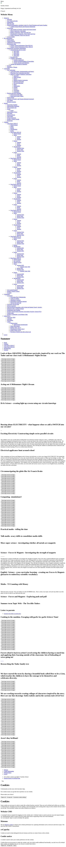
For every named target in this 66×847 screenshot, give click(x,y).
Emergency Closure (12, 67)
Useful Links (10, 313)
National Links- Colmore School (15, 308)
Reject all (3, 797)
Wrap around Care (11, 107)
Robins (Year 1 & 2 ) (15, 327)
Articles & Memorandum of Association (24, 61)
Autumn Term (20, 148)
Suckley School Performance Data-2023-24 (21, 45)
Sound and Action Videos (16, 96)
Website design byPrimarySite (12, 778)
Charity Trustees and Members (21, 62)
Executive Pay (14, 57)
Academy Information (15, 58)
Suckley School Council (13, 291)
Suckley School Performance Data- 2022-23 (21, 47)
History (15, 78)
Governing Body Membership (18, 297)
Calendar (9, 319)
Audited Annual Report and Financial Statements (22, 26)
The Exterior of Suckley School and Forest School (23, 29)
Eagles (12, 130)
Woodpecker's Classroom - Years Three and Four (22, 34)
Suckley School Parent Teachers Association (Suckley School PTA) (24, 311)
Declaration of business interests (18, 301)
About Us (6, 18)
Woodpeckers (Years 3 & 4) (17, 329)
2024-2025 (16, 55)
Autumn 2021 (20, 248)
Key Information (8, 38)
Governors (9, 295)
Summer (19, 139)
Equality (9, 65)
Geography (16, 90)
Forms (8, 109)
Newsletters (10, 320)
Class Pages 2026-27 (12, 123)
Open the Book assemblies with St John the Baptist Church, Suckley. (24, 307)
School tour (10, 28)
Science (15, 89)
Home (5, 342)
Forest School (10, 97)
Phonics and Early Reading (14, 93)
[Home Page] (1, 3)
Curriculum (7, 68)
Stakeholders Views (12, 112)
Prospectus (10, 120)
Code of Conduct (14, 298)
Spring (18, 138)
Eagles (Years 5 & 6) (15, 330)
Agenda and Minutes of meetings (18, 64)
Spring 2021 (20, 268)
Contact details (11, 36)
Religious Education (19, 81)
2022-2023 (16, 52)
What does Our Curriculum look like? (19, 73)
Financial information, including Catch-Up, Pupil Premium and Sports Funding (27, 25)
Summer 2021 (20, 251)
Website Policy (7, 772)
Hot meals (9, 113)
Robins (12, 128)
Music (15, 84)
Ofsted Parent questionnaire (21, 324)
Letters (9, 321)
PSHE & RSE (17, 77)
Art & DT (16, 76)
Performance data (11, 44)
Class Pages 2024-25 (15, 158)
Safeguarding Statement (13, 106)
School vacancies (11, 305)
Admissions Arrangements (13, 42)
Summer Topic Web (25, 271)
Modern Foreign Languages (21, 80)
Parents (6, 103)
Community (7, 294)
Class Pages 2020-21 (15, 258)
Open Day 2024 (11, 317)
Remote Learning (11, 102)
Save (15, 845)
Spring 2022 (20, 249)
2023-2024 (16, 54)
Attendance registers (15, 300)
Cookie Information (9, 771)
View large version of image (8, 359)
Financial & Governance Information (16, 48)
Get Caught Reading (12, 290)
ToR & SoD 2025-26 (15, 303)
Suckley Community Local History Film (17, 314)
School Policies (11, 41)
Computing (16, 91)
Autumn (19, 136)
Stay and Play (17, 261)
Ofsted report (10, 39)
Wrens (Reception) (15, 326)
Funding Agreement (19, 60)
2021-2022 (16, 51)
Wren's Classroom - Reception (18, 31)
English (15, 87)
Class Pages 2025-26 (15, 132)
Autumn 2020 (20, 265)
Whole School (14, 125)
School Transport (11, 117)
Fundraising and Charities (13, 310)
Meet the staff (10, 23)
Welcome (9, 19)
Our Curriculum (11, 70)
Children (6, 122)
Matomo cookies (9, 824)
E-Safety (9, 292)
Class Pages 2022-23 (15, 210)
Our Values (10, 100)
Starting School (17, 262)
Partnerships (10, 22)
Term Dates (10, 116)
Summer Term (20, 151)
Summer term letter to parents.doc (12, 613)
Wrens (12, 126)
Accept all (9, 797)
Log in (5, 334)
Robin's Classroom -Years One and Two (20, 32)
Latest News (7, 316)
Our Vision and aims (12, 21)
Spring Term (20, 149)
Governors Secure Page (13, 304)
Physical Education (18, 83)
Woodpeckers (13, 129)
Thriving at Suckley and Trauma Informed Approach (20, 99)
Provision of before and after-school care (20, 332)
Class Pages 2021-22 (15, 236)
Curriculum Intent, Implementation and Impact (22, 71)
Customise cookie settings (20, 797)
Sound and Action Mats (16, 94)
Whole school (13, 323)
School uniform (11, 115)
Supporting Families (12, 104)
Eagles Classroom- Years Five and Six (20, 35)
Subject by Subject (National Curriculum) (20, 74)
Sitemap (6, 769)
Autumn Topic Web (25, 266)
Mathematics (17, 86)
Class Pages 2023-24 (15, 184)
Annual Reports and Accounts (18, 49)
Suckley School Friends (13, 119)
